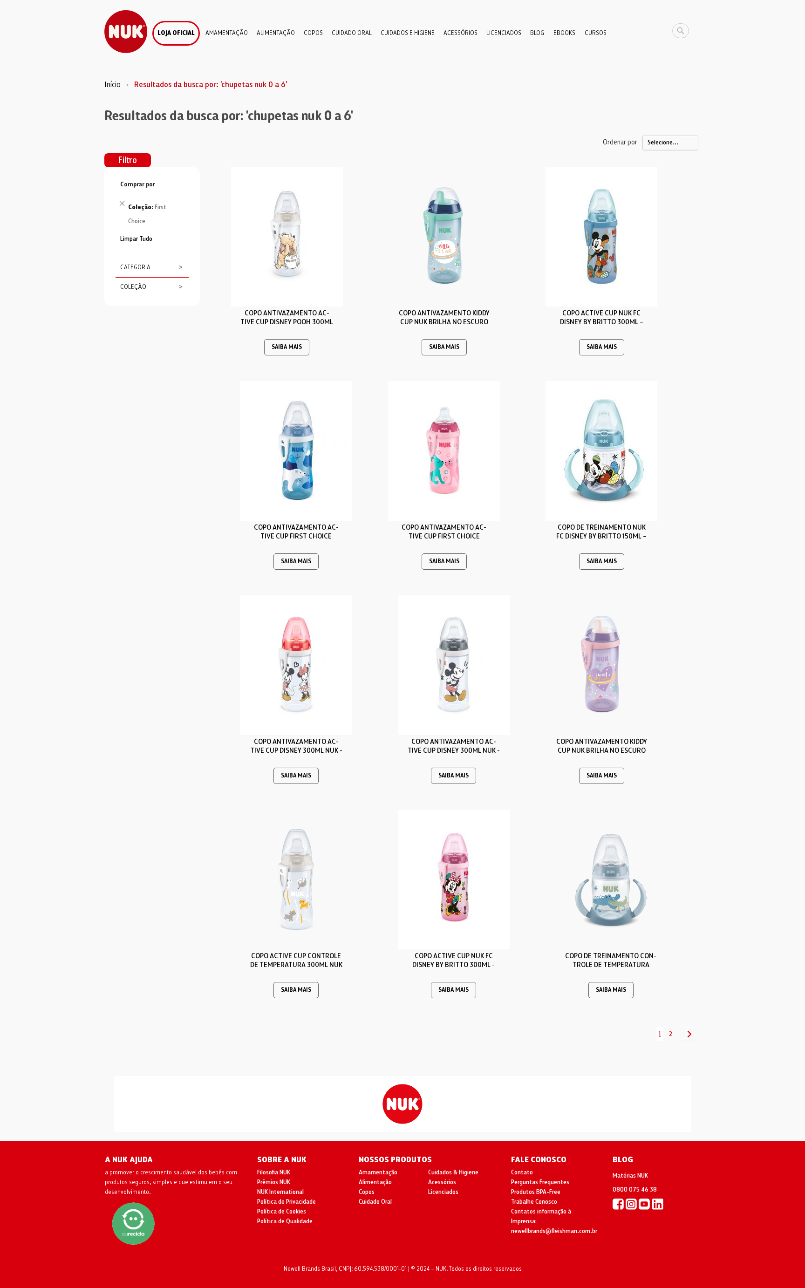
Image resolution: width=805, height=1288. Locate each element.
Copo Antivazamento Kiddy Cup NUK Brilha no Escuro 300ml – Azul (444, 321)
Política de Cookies (281, 1211)
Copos (367, 1192)
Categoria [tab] (135, 267)
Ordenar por (620, 142)
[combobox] (683, 31)
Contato (522, 1172)
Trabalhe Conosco (534, 1202)
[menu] (402, 30)
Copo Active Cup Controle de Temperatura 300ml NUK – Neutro (296, 964)
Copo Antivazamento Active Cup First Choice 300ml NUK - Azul (296, 536)
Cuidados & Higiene (453, 1172)
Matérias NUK (630, 1175)
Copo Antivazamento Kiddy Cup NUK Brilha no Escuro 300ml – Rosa (601, 750)
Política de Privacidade (286, 1202)
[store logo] (125, 31)
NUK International (280, 1192)
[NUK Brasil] (618, 1203)
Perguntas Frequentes (540, 1182)
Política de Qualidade (285, 1221)
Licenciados (443, 1192)
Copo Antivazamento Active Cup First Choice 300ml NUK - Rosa (444, 536)
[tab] (152, 205)
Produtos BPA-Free (535, 1192)
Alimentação (375, 1182)
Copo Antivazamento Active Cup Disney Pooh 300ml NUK (286, 321)
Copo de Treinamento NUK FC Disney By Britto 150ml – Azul (601, 536)
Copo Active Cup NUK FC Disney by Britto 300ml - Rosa (453, 964)
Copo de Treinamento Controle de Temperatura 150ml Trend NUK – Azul (610, 964)
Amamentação (378, 1172)
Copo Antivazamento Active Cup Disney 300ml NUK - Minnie (296, 750)
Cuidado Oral (375, 1202)
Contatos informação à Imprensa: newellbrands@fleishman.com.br (554, 1221)
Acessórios (442, 1182)
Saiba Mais (287, 347)
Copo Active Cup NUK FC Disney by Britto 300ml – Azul (601, 321)
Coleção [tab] (133, 287)
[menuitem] (176, 33)
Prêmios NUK (273, 1182)
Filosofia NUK (273, 1172)
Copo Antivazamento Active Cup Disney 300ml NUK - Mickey (454, 750)
